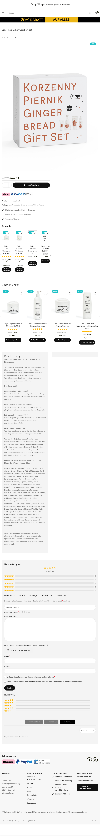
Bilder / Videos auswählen (20, 650)
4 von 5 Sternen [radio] (28, 612)
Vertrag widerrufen (85, 787)
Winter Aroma (38, 205)
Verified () (52, 722)
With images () (35, 722)
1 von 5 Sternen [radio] (22, 612)
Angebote (16, 205)
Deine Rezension (10, 616)
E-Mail (7, 666)
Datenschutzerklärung (24, 677)
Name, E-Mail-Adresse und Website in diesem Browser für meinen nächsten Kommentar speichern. (44, 682)
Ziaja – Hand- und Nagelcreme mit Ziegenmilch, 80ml (87, 326)
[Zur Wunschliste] (8, 234)
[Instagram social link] (95, 759)
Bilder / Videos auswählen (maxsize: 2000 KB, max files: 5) (26, 645)
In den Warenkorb (31, 185)
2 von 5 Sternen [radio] (24, 612)
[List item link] (37, 778)
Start (3, 38)
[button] (6, 269)
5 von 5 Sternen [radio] (30, 612)
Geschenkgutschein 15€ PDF (45, 248)
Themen (10, 38)
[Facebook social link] (89, 759)
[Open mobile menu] (3, 13)
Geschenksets (19, 38)
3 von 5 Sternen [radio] (26, 612)
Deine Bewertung (11, 612)
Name (7, 656)
